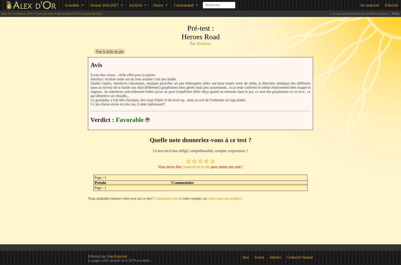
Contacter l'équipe (300, 257)
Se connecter (369, 5)
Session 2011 (24, 13)
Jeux (246, 257)
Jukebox (275, 257)
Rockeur (204, 43)
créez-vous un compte (224, 198)
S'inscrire (391, 5)
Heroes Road (65, 13)
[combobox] (219, 3)
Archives (135, 5)
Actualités (72, 5)
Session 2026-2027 (104, 5)
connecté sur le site (196, 167)
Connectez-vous (167, 198)
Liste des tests (44, 13)
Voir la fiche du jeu (109, 51)
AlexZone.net (117, 256)
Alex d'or (7, 13)
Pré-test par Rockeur (90, 13)
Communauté (184, 5)
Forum (158, 5)
